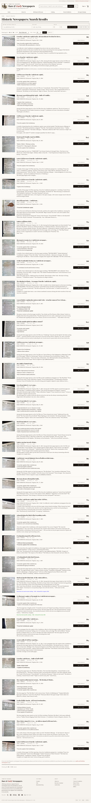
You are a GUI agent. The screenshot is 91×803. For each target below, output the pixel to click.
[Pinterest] (10, 795)
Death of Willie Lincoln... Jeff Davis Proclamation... (31, 700)
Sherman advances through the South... (28, 479)
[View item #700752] (8, 543)
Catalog (53, 12)
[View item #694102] (8, 307)
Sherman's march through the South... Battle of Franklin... (34, 95)
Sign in (84, 6)
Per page (33, 32)
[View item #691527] (8, 289)
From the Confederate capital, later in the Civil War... (32, 499)
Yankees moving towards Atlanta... (27, 442)
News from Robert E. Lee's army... (27, 385)
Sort (16, 32)
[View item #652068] (8, 623)
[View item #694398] (8, 426)
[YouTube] (22, 795)
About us (57, 781)
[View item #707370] (8, 62)
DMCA (74, 786)
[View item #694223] (8, 371)
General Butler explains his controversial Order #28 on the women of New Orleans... (41, 300)
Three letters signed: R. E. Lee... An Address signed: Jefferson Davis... (37, 721)
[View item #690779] (8, 229)
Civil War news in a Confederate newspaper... (30, 342)
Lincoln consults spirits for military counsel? (30, 321)
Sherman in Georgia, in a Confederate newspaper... (32, 240)
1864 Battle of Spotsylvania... (25, 363)
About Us (24, 12)
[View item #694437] (8, 504)
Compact (50, 32)
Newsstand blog (39, 784)
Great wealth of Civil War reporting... (27, 640)
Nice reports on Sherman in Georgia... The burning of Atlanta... (35, 680)
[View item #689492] (8, 746)
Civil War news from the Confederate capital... (30, 75)
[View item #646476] (8, 647)
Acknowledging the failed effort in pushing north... (31, 515)
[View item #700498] (8, 523)
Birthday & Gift (38, 12)
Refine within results (9, 24)
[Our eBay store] (15, 795)
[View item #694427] (8, 100)
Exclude (34, 24)
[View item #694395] (8, 79)
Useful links (57, 784)
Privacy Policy (76, 784)
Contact (38, 781)
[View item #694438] (8, 41)
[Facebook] (19, 795)
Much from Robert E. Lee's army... (27, 422)
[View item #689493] (8, 166)
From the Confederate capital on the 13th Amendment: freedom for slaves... (39, 36)
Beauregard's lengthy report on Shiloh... (28, 137)
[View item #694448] (8, 601)
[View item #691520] (8, 247)
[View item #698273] (8, 144)
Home (9, 12)
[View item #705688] (8, 564)
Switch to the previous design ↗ (82, 0)
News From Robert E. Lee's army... (27, 401)
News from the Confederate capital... (27, 57)
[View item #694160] (8, 329)
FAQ (37, 783)
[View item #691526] (8, 268)
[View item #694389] (8, 405)
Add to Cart (81, 43)
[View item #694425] (8, 483)
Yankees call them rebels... (24, 221)
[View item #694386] (8, 389)
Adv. (76, 6)
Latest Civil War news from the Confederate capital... (32, 158)
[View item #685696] (8, 663)
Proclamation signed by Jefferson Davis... (29, 536)
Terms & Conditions (77, 781)
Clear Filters (83, 27)
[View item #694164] (8, 350)
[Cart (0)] (87, 6)
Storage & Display (82, 12)
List (44, 32)
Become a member (59, 783)
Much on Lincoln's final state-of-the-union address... (32, 578)
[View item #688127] (8, 705)
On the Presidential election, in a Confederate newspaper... (34, 261)
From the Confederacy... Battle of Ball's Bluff (30, 658)
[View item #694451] (8, 585)
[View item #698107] (8, 120)
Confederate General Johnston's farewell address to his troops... (35, 458)
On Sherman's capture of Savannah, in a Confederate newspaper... (36, 596)
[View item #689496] (8, 184)
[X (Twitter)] (7, 795)
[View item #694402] (8, 462)
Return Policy (76, 783)
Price (55, 24)
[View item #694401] (8, 447)
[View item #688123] (8, 687)
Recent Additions (67, 12)
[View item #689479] (8, 728)
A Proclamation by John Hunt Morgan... (28, 557)
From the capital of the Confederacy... (28, 619)
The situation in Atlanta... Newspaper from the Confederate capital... (37, 281)
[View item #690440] (8, 208)
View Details (81, 40)
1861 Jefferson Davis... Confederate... (27, 200)
